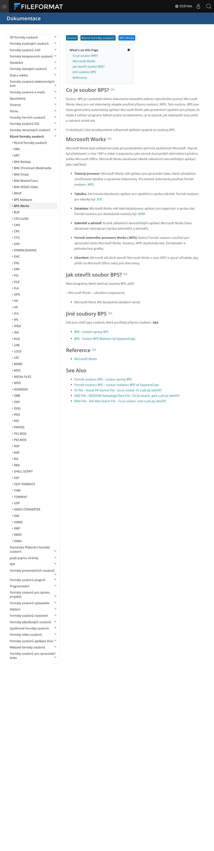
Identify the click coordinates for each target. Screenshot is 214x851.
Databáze (16, 62)
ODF (17, 402)
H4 (16, 301)
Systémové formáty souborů (29, 628)
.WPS (90, 184)
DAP (17, 244)
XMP (17, 528)
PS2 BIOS (20, 434)
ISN (16, 332)
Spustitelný (17, 98)
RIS (16, 459)
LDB (16, 345)
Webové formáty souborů (27, 647)
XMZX (18, 535)
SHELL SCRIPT (23, 471)
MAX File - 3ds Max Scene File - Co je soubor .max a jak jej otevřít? (120, 401)
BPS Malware (23, 200)
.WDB (141, 214)
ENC (17, 256)
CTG (17, 238)
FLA (16, 288)
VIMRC (18, 522)
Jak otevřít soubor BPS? (88, 66)
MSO (17, 383)
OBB (17, 396)
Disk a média (19, 75)
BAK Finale (21, 174)
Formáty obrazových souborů (30, 130)
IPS (16, 320)
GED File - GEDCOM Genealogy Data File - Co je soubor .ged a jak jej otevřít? (127, 396)
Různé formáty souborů (27, 136)
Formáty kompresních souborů (31, 56)
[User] (198, 6)
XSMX (18, 541)
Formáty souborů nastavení (29, 615)
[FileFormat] (40, 6)
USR (17, 503)
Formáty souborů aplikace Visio (31, 641)
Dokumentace (24, 18)
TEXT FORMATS (24, 484)
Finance (15, 105)
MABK (18, 364)
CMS (17, 225)
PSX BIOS (20, 440)
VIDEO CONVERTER (27, 509)
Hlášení (15, 609)
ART (16, 155)
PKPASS (19, 427)
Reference (80, 78)
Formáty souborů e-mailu (27, 92)
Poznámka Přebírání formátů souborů (30, 549)
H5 (16, 307)
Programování (19, 586)
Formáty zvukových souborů (29, 43)
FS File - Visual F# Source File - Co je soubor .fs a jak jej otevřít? (118, 390)
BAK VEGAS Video (26, 187)
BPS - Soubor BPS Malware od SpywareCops (104, 339)
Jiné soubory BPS (84, 72)
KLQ (17, 339)
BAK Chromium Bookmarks (32, 168)
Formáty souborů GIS (24, 124)
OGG (17, 408)
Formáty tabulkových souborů (30, 622)
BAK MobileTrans (26, 181)
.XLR (99, 199)
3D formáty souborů (24, 37)
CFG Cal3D (21, 219)
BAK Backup (22, 162)
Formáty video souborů (26, 634)
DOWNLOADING (25, 250)
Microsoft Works (84, 61)
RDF (16, 446)
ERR (16, 269)
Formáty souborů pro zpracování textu (32, 656)
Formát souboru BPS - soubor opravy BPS (103, 379)
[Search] (209, 6)
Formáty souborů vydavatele (29, 603)
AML (17, 149)
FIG (16, 275)
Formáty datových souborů (28, 69)
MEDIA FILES (22, 377)
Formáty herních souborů (27, 117)
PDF (12, 564)
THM (17, 490)
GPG (17, 294)
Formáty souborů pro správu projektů (30, 594)
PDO (17, 415)
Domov (72, 38)
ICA (16, 313)
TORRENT (20, 497)
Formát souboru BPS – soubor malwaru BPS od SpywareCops (116, 385)
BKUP (18, 193)
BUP (17, 212)
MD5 (17, 370)
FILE (16, 282)
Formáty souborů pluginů (27, 580)
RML (17, 465)
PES (16, 421)
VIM (16, 516)
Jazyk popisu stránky (24, 558)
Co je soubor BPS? (85, 56)
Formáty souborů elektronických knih (32, 84)
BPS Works (21, 206)
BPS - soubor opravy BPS (91, 332)
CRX (16, 231)
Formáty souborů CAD (25, 50)
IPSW (17, 326)
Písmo (14, 111)
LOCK (18, 351)
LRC (16, 358)
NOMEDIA (21, 389)
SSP (16, 478)
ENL (16, 263)
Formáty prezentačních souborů (32, 570)
